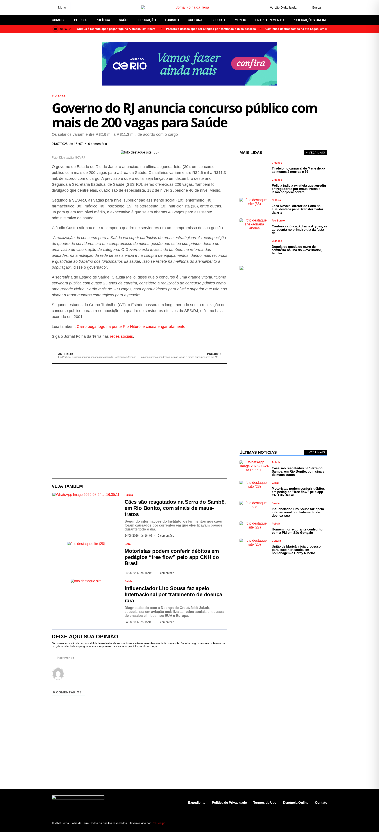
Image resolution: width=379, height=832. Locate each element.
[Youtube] (308, 823)
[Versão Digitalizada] (301, 7)
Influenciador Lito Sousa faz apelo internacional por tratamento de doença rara (173, 594)
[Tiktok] (316, 823)
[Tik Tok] (107, 7)
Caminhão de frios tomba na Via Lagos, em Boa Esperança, (306, 28)
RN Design (158, 823)
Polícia (80, 20)
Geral (128, 544)
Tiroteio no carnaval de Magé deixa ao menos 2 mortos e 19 (298, 169)
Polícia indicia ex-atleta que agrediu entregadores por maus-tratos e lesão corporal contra (299, 189)
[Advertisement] (139, 420)
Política (103, 20)
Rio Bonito (278, 220)
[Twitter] (92, 7)
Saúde (124, 20)
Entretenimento (269, 20)
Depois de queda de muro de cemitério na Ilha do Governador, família (297, 250)
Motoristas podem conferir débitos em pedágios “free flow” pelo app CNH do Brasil (172, 557)
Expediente (196, 802)
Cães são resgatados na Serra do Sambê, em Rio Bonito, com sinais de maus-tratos (175, 508)
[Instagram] (84, 7)
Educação (147, 20)
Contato (321, 802)
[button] (181, 144)
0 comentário (97, 144)
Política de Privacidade (229, 802)
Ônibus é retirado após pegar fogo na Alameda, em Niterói (116, 28)
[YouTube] (99, 7)
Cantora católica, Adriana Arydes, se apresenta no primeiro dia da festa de (299, 229)
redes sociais (121, 336)
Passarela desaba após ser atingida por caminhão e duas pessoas (211, 28)
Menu (62, 7)
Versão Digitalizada (283, 7)
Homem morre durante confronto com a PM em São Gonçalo (297, 530)
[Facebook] (76, 7)
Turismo (172, 20)
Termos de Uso (264, 802)
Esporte (218, 20)
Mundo (240, 20)
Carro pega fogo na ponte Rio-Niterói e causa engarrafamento (131, 326)
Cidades (58, 20)
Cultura (195, 20)
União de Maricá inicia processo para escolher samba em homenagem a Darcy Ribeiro (296, 550)
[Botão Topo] (323, 823)
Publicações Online (310, 20)
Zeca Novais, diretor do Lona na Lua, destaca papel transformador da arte (297, 209)
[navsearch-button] (317, 7)
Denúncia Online (295, 802)
